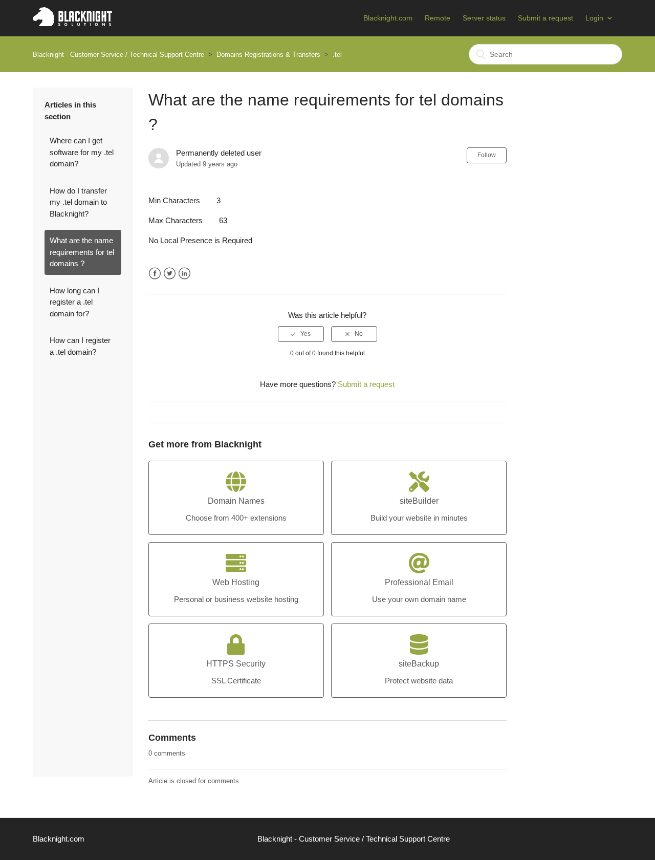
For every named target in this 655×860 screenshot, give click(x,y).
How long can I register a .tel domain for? (74, 302)
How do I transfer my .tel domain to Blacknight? (78, 202)
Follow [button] (486, 155)
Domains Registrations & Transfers (268, 54)
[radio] (301, 333)
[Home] (72, 23)
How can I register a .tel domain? (80, 346)
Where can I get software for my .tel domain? (82, 152)
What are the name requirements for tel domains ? (82, 252)
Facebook (154, 273)
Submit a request (545, 18)
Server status (484, 18)
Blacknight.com (387, 18)
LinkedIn (184, 273)
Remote (437, 18)
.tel (337, 54)
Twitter (169, 273)
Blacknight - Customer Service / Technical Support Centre (118, 54)
